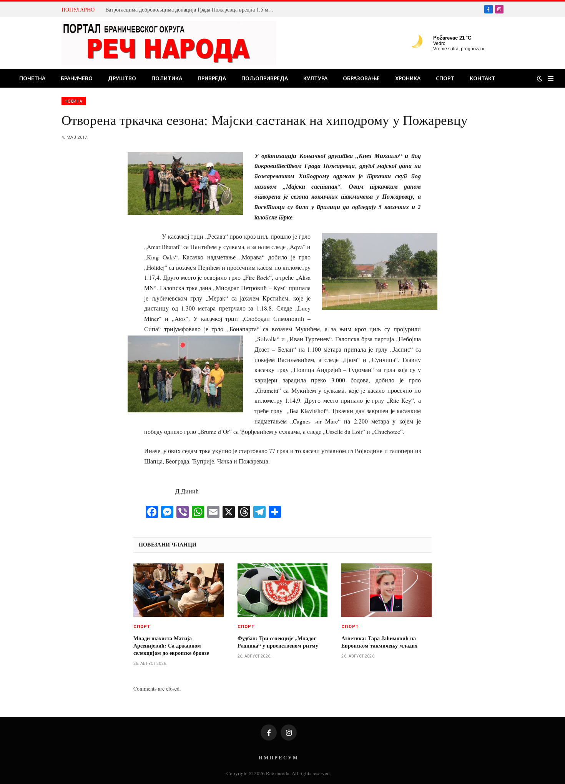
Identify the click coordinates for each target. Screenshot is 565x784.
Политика (166, 78)
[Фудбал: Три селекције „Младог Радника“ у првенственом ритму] (283, 590)
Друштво (122, 78)
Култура (315, 78)
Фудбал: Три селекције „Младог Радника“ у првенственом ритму (278, 642)
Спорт (445, 78)
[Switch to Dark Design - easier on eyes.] (539, 78)
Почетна (32, 78)
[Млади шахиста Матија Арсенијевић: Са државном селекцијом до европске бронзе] (178, 590)
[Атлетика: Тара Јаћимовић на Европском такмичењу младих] (386, 590)
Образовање (361, 78)
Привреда (212, 78)
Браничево (77, 78)
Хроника (407, 78)
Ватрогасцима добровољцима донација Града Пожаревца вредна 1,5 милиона (191, 9)
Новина (74, 101)
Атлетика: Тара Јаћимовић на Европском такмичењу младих (379, 642)
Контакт (482, 78)
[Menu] (550, 78)
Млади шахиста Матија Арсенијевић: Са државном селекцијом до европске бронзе (171, 645)
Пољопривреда (264, 78)
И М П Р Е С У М (278, 757)
